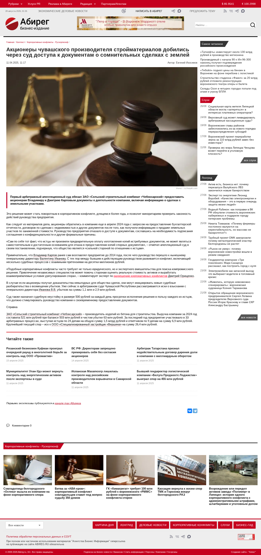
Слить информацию (134, 552)
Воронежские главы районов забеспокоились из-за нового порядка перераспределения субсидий (232, 128)
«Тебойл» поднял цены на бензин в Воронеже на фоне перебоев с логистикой (227, 72)
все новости (248, 317)
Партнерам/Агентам (113, 3)
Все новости (16, 525)
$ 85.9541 (228, 3)
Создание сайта (238, 552)
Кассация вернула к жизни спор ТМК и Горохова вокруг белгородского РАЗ (180, 491)
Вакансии (118, 552)
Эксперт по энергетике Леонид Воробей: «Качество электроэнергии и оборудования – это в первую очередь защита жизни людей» (232, 200)
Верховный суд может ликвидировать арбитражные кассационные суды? (231, 119)
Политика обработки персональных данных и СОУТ (38, 536)
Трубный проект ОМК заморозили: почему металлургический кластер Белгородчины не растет (230, 240)
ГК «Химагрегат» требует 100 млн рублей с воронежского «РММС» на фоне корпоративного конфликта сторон (129, 493)
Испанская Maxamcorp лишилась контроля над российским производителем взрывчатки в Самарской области (101, 377)
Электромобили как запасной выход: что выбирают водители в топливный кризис (231, 273)
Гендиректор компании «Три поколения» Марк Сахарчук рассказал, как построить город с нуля (232, 262)
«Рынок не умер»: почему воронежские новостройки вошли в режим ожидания (230, 251)
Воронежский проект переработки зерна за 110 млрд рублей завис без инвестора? (231, 139)
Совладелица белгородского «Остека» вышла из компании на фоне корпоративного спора (26, 491)
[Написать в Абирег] (179, 11)
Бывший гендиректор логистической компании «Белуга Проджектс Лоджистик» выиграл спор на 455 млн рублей (167, 375)
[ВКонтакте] (189, 411)
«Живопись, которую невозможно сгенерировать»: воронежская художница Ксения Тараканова (229, 285)
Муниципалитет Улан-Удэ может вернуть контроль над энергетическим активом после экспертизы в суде (34, 375)
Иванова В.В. (47, 289)
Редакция (86, 3)
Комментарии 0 (22, 425)
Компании (160, 552)
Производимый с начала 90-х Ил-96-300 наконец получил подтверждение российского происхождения (225, 62)
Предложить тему (202, 11)
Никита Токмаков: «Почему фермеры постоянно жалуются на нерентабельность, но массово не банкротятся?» (231, 228)
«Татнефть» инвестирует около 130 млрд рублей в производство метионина (226, 53)
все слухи (250, 160)
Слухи (205, 99)
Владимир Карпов (45, 255)
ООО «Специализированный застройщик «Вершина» (87, 324)
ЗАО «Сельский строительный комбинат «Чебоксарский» (44, 314)
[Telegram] (195, 411)
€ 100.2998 (249, 3)
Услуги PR (34, 3)
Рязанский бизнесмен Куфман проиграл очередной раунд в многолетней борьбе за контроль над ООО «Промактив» (36, 352)
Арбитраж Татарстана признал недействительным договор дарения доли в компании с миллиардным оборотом (167, 352)
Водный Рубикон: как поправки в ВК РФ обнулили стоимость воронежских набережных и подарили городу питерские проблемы (231, 214)
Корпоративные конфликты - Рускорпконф (31, 446)
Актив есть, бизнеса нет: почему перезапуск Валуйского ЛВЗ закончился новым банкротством (228, 187)
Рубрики (13, 3)
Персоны (149, 552)
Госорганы (172, 552)
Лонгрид (207, 177)
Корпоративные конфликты (193, 525)
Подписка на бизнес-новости (98, 552)
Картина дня (104, 525)
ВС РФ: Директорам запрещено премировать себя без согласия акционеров (93, 352)
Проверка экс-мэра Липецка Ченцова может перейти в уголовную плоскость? (231, 150)
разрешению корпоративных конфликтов (140, 276)
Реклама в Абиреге (60, 3)
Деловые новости (152, 525)
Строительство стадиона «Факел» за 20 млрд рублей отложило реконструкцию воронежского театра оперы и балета (228, 80)
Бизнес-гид (244, 525)
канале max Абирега (68, 403)
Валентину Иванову (53, 258)
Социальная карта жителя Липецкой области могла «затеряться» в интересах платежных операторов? (231, 109)
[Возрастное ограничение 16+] (124, 11)
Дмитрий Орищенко (181, 276)
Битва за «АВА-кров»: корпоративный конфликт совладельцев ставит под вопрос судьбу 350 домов (78, 493)
